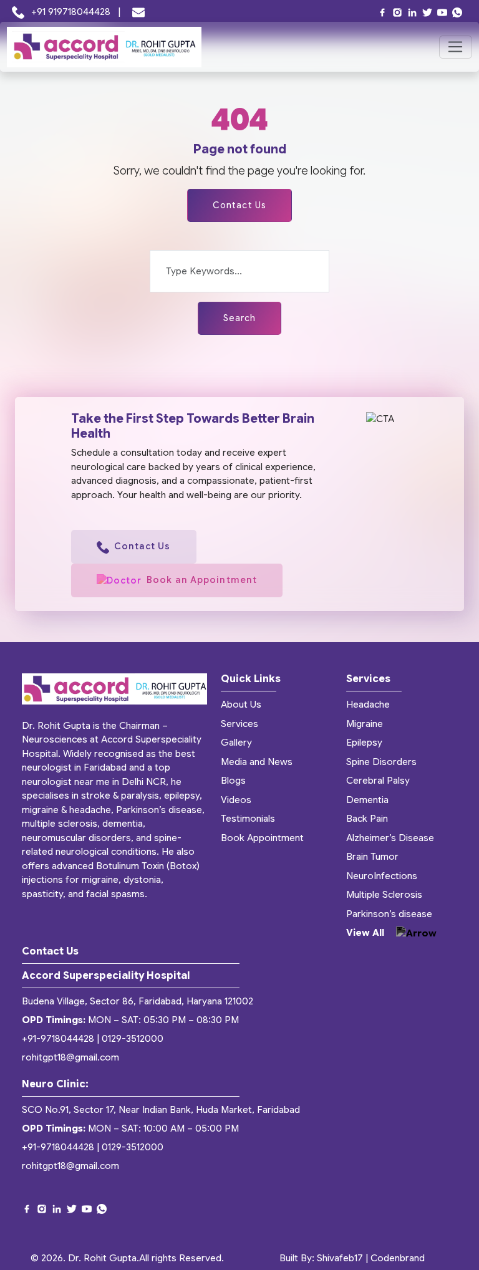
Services (239, 723)
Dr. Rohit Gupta (102, 1258)
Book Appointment (262, 838)
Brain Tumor (372, 856)
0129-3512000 (132, 1038)
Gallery (236, 742)
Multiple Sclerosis (384, 894)
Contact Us (239, 205)
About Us (241, 704)
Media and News (257, 761)
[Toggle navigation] (455, 47)
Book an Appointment (202, 579)
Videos (236, 800)
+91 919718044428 (71, 11)
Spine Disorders (381, 761)
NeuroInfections (381, 876)
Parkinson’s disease (389, 914)
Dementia (367, 800)
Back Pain (367, 818)
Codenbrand (397, 1258)
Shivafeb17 (340, 1258)
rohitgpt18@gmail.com (70, 1057)
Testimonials (248, 818)
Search (239, 318)
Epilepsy (364, 742)
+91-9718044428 (58, 1038)
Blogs (233, 780)
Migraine (364, 723)
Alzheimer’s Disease (390, 838)
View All (366, 932)
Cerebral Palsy (378, 780)
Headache (368, 704)
